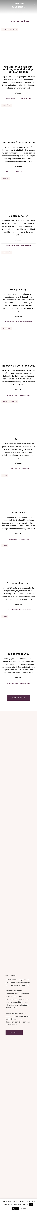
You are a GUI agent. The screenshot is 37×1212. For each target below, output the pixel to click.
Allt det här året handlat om (18, 142)
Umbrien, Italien (18, 216)
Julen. (18, 439)
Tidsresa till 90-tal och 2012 (19, 365)
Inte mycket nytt (18, 289)
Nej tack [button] (15, 1209)
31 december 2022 (19, 653)
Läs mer (14, 1032)
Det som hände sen (18, 583)
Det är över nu (18, 512)
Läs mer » (18, 93)
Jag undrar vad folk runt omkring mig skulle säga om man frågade (18, 69)
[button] (2, 5)
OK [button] (31, 1205)
